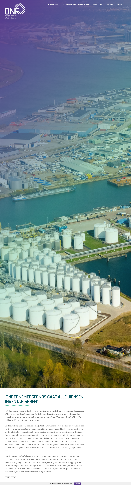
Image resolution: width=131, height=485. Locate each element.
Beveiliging (97, 4)
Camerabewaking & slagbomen (75, 4)
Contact (119, 4)
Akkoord (77, 483)
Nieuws (109, 4)
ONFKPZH (52, 4)
